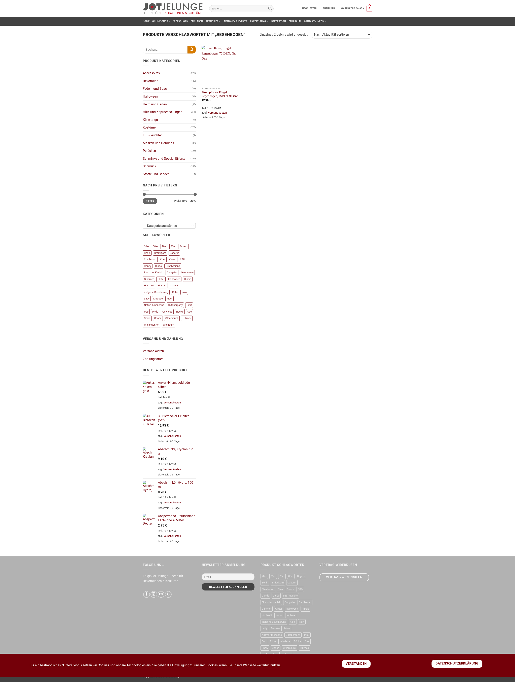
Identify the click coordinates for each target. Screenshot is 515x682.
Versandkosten (153, 351)
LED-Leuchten (153, 135)
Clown (172, 259)
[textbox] (168, 226)
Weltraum (168, 324)
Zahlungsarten (153, 359)
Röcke (179, 311)
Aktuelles (212, 21)
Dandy (147, 265)
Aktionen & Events (235, 21)
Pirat (189, 305)
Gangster (172, 272)
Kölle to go (150, 120)
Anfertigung (258, 21)
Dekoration (278, 21)
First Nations (173, 265)
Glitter (161, 279)
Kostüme (149, 127)
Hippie (187, 279)
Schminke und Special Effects (164, 158)
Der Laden (197, 21)
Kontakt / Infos (314, 21)
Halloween (150, 96)
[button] (309, 8)
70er (164, 246)
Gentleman (187, 272)
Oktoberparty (175, 305)
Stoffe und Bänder (156, 174)
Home (146, 21)
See (189, 311)
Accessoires (151, 73)
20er (146, 246)
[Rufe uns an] (168, 594)
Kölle (175, 292)
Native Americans (154, 305)
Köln (184, 292)
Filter (150, 201)
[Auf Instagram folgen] (153, 594)
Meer (169, 298)
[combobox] (169, 225)
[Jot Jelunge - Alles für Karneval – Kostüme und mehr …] (173, 8)
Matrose (158, 298)
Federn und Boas (155, 89)
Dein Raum (295, 21)
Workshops (180, 21)
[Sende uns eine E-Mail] (161, 594)
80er (173, 246)
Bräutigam (160, 252)
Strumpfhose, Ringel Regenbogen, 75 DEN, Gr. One (220, 94)
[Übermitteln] (270, 8)
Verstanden (356, 664)
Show (147, 318)
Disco (158, 265)
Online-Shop (160, 21)
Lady (146, 298)
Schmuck (149, 166)
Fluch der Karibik (153, 272)
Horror (161, 285)
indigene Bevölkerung (156, 292)
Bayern (183, 246)
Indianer (173, 285)
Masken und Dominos (158, 143)
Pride (155, 311)
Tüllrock (186, 318)
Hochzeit (149, 285)
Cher (162, 259)
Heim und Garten (155, 104)
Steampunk (171, 318)
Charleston (150, 259)
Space (158, 318)
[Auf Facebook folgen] (146, 594)
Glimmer (149, 279)
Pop (146, 311)
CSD (182, 259)
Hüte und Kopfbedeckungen (162, 112)
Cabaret (174, 252)
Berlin (147, 252)
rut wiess (167, 311)
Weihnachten (151, 324)
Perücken (149, 151)
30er (155, 246)
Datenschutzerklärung (457, 663)
